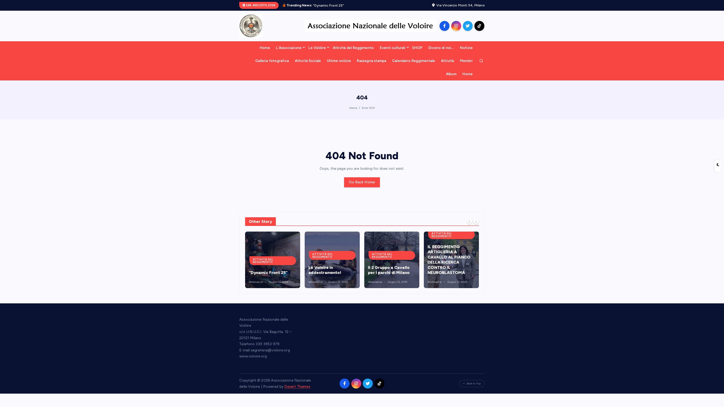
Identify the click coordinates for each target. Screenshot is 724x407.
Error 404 (368, 108)
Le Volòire (317, 48)
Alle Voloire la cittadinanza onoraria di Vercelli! (449, 267)
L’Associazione (288, 48)
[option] (272, 260)
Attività (447, 61)
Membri (466, 61)
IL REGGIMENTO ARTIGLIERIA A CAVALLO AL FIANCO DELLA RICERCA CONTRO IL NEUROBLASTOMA (389, 259)
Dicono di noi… (441, 48)
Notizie (466, 48)
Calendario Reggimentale (413, 61)
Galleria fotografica (272, 61)
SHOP (417, 48)
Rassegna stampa (371, 61)
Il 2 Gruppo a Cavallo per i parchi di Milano (329, 270)
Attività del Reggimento (353, 48)
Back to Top (474, 383)
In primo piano (444, 251)
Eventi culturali (392, 48)
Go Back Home (362, 182)
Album (451, 74)
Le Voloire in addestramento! (265, 270)
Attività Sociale (308, 61)
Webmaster (256, 282)
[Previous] (469, 221)
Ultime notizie (339, 61)
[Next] (476, 221)
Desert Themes (297, 386)
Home (265, 48)
